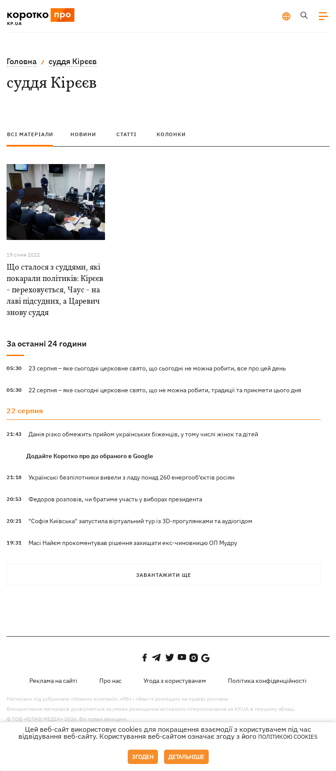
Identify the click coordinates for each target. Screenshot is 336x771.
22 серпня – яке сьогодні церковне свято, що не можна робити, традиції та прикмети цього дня (164, 390)
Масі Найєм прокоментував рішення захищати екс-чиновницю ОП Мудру (132, 543)
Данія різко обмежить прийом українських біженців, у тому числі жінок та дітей (143, 434)
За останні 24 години (47, 344)
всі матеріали (30, 134)
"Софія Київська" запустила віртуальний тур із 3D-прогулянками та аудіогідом (140, 521)
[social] (144, 657)
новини (83, 134)
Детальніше (186, 757)
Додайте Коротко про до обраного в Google (89, 456)
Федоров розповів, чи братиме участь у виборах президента (115, 499)
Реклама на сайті (53, 681)
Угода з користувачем (175, 681)
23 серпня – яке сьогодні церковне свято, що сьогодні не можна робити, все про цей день (157, 368)
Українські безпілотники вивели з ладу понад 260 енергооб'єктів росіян (131, 477)
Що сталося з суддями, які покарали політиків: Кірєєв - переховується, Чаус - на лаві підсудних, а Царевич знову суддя (55, 290)
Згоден (143, 757)
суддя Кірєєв (73, 61)
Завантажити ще (163, 575)
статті (126, 134)
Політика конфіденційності (267, 681)
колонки (171, 134)
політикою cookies (288, 737)
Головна (22, 61)
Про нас (110, 681)
